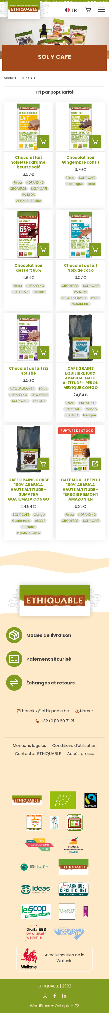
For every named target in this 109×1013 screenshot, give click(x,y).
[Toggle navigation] (101, 9)
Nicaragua (74, 184)
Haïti (91, 184)
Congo (91, 409)
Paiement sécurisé (48, 659)
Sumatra (28, 527)
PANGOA (28, 194)
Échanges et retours (50, 683)
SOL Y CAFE (39, 188)
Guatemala (21, 521)
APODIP (40, 521)
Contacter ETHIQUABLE (38, 754)
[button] (72, 10)
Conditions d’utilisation (74, 745)
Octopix (62, 1005)
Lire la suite (95, 464)
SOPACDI (72, 415)
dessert (39, 292)
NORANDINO (35, 182)
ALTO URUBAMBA (28, 201)
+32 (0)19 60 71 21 (57, 721)
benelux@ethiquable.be (45, 711)
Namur (86, 711)
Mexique (89, 415)
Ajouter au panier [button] (43, 141)
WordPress (40, 1005)
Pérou (17, 182)
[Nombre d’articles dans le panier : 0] (88, 9)
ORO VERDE (18, 188)
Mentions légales (29, 745)
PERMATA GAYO (28, 533)
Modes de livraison (48, 635)
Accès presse (80, 754)
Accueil (10, 78)
